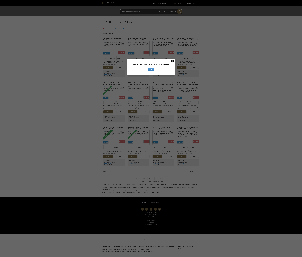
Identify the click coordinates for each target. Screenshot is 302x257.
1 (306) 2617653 (107, 74)
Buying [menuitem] (172, 3)
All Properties (105, 29)
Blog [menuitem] (189, 3)
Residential (126, 29)
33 (160, 178)
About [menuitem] (195, 3)
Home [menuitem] (154, 3)
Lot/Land (133, 29)
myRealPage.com (154, 239)
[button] (142, 209)
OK (151, 69)
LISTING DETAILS (108, 67)
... (156, 178)
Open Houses (140, 29)
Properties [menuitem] (162, 3)
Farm (112, 29)
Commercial (118, 29)
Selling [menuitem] (180, 3)
